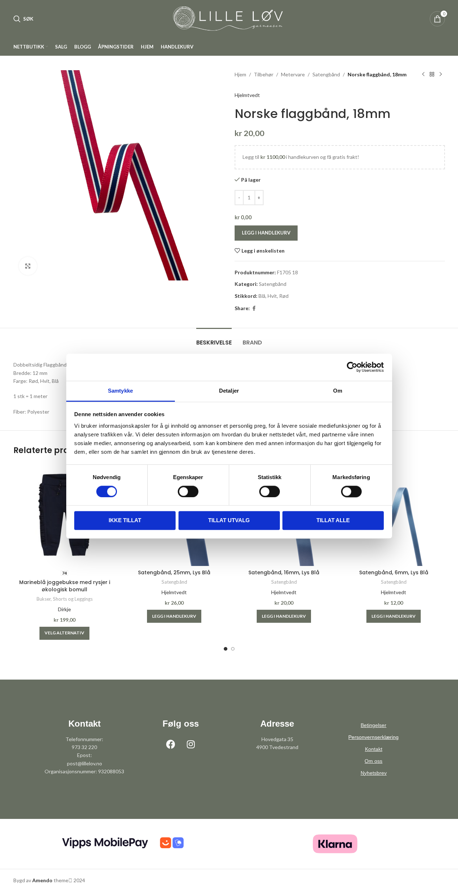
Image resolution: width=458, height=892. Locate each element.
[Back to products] (432, 74)
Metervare (293, 74)
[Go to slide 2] (233, 649)
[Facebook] (171, 744)
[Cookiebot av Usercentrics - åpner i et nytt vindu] (352, 367)
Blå (262, 296)
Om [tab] (337, 391)
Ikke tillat (125, 520)
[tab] (214, 339)
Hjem (240, 74)
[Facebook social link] (254, 308)
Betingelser (373, 725)
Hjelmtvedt (247, 95)
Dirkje (64, 609)
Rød (284, 296)
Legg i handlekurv (266, 233)
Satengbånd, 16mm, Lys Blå (283, 572)
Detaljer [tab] (229, 391)
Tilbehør (263, 74)
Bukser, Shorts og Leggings (65, 599)
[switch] (188, 491)
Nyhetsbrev (374, 773)
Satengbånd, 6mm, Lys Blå (393, 572)
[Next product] (440, 74)
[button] (174, 616)
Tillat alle (333, 520)
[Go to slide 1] (225, 649)
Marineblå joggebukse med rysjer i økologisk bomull (64, 586)
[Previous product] (423, 74)
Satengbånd (326, 74)
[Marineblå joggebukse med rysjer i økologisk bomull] (64, 515)
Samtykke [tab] (120, 391)
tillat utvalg (229, 520)
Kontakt (373, 749)
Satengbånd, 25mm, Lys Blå (174, 572)
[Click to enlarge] (28, 266)
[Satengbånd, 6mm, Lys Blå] (394, 515)
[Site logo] (229, 18)
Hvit (272, 296)
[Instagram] (191, 744)
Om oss (373, 761)
